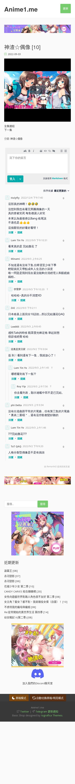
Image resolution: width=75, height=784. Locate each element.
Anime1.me (21, 8)
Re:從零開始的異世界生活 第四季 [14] (26, 612)
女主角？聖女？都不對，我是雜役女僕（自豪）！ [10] (35, 601)
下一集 (8, 130)
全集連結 (9, 126)
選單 (65, 8)
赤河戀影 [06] (12, 581)
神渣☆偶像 (16, 138)
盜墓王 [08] (11, 570)
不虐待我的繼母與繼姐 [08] (20, 607)
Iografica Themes (51, 715)
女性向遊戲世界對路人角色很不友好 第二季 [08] (32, 596)
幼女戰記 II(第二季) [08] (18, 617)
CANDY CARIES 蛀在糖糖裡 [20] (23, 591)
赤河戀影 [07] (12, 576)
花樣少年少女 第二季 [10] (19, 586)
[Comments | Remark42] (37, 308)
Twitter (24, 711)
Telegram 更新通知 (46, 711)
